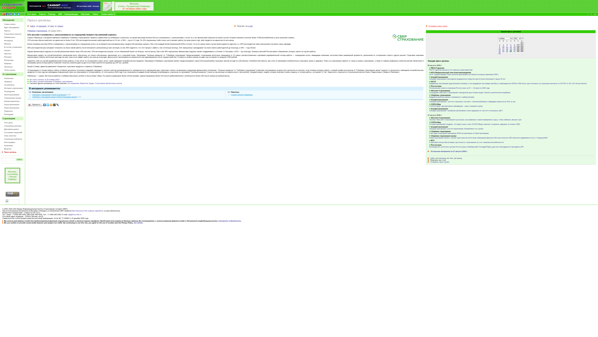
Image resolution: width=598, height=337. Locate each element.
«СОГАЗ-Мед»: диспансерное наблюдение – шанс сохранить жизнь (456, 106)
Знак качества (10, 136)
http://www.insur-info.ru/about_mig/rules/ (87, 211)
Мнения (7, 44)
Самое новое (9, 24)
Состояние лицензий (13, 132)
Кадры (91, 83)
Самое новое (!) (108, 14)
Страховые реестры (12, 126)
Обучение (85, 14)
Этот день (31, 14)
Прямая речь (9, 37)
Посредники (9, 91)
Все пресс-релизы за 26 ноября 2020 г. (45, 80)
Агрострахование (11, 104)
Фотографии (9, 142)
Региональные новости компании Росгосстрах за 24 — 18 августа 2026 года (459, 88)
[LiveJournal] (57, 105)
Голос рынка (9, 70)
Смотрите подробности (229, 221)
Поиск (95, 14)
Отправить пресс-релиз (439, 162)
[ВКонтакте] (44, 105)
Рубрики (8, 63)
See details (138, 223)
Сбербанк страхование (37, 31)
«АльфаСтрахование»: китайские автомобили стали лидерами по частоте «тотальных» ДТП (466, 111)
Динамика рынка (11, 129)
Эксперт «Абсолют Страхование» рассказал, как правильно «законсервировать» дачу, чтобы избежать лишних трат (475, 120)
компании (442, 158)
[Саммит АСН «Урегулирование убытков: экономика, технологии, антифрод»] (63, 10)
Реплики (8, 57)
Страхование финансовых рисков (108, 83)
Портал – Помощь (47, 14)
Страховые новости (12, 34)
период (459, 158)
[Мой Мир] (54, 105)
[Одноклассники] (51, 105)
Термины (8, 82)
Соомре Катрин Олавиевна (241, 95)
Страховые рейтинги (13, 139)
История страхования (13, 88)
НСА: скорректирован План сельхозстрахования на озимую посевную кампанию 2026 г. (464, 74)
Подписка (8, 111)
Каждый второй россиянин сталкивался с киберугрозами (451, 97)
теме (451, 158)
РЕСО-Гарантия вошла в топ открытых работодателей (450, 70)
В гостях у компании (13, 47)
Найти (432, 158)
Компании (8, 146)
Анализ (7, 50)
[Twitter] (48, 105)
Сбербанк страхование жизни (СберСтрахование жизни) (54, 97)
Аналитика (8, 78)
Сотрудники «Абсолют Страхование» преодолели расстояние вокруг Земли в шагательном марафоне (469, 92)
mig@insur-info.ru (74, 214)
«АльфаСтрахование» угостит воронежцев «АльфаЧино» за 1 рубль (456, 129)
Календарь (9, 114)
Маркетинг (84, 83)
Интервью (8, 41)
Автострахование (11, 95)
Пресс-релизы (10, 152)
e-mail (443, 160)
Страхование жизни (12, 98)
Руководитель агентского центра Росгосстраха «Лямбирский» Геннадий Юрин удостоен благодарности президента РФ (476, 147)
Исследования (73, 83)
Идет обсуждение (11, 27)
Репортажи (9, 60)
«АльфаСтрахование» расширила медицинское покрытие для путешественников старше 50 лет (467, 79)
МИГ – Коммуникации (68, 14)
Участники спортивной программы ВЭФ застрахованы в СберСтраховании (459, 133)
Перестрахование (11, 108)
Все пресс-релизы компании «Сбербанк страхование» (51, 81)
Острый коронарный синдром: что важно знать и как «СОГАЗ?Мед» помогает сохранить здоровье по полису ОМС (474, 124)
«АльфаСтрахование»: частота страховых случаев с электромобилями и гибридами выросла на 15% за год (472, 102)
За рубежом (9, 85)
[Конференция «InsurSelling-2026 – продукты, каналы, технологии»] (128, 10)
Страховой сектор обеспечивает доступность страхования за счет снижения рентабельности (466, 142)
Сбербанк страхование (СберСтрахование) (49, 95)
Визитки (7, 149)
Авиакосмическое (12, 101)
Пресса (7, 31)
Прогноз (7, 54)
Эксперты (8, 67)
